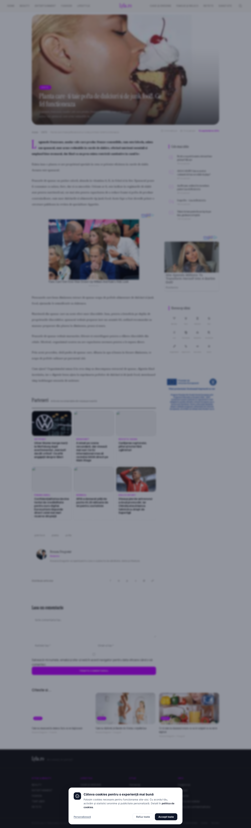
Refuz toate (143, 816)
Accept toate (166, 816)
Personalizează (82, 816)
